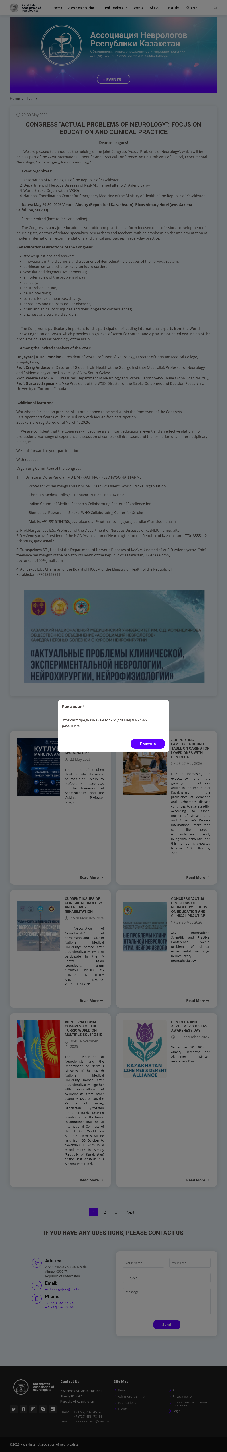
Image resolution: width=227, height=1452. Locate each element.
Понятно (148, 743)
